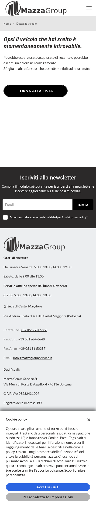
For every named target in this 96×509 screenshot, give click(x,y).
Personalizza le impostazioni (48, 497)
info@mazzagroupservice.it (32, 358)
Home (7, 23)
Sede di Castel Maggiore (24, 306)
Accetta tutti (47, 487)
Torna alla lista (35, 91)
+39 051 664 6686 (34, 330)
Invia (83, 205)
